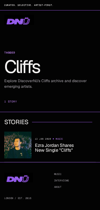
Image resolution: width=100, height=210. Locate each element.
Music (58, 174)
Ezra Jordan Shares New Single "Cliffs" (54, 147)
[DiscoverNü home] (19, 20)
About (58, 187)
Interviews (61, 180)
